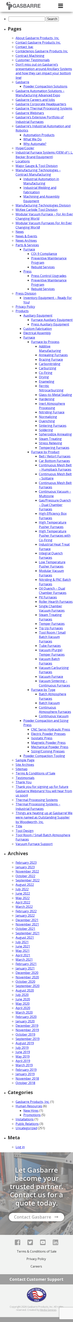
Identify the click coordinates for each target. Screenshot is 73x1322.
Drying (44, 377)
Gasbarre (22, 82)
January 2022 (25, 915)
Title (19, 826)
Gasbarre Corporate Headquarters (41, 104)
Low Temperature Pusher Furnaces (52, 564)
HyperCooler (25, 148)
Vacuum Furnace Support (34, 844)
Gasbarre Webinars (30, 113)
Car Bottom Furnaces (54, 461)
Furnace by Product (45, 452)
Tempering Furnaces (54, 447)
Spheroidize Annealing (55, 434)
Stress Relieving (50, 443)
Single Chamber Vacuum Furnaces (52, 608)
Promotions (32, 1115)
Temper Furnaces (52, 623)
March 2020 (24, 1012)
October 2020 (25, 981)
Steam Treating (50, 439)
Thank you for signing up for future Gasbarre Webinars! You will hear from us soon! (44, 791)
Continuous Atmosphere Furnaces (55, 709)
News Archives (26, 240)
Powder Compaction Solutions (45, 86)
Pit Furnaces (48, 597)
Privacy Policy (25, 306)
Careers (36, 1266)
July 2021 (22, 942)
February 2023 (26, 862)
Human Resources (29, 1106)
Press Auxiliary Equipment (50, 324)
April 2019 (23, 1061)
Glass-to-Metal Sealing (55, 395)
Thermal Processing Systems (37, 800)
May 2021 (23, 951)
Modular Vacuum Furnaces (51, 573)
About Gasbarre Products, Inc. (37, 38)
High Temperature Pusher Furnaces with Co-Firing (54, 535)
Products (22, 311)
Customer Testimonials (33, 60)
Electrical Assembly (37, 333)
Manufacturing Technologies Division (43, 205)
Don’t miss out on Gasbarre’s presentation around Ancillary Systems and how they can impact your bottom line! (44, 71)
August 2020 (25, 990)
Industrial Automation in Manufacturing (41, 181)
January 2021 (25, 968)
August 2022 (25, 884)
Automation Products (39, 135)
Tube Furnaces (50, 645)
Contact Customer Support (36, 1279)
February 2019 (26, 1070)
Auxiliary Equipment (37, 315)
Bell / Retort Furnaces (54, 456)
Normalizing (48, 417)
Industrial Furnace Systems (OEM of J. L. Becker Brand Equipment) (44, 154)
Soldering (46, 430)
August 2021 (25, 937)
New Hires (31, 1110)
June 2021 (23, 946)
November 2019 (27, 1030)
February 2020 (26, 1017)
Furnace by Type (43, 690)
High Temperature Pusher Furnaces (52, 524)
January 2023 (25, 867)
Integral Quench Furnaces (51, 555)
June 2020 (23, 999)
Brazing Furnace (51, 359)
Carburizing (47, 368)
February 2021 (26, 964)
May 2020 (23, 1003)
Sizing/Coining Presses (48, 751)
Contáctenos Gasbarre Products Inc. (42, 51)
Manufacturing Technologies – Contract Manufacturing (38, 172)
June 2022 (23, 893)
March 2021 (24, 959)
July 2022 (22, 889)
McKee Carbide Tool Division (36, 209)
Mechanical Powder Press (49, 747)
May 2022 (23, 898)
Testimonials (25, 778)
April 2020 (23, 1008)
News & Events (26, 236)
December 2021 (27, 920)
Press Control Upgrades (48, 276)
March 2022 (24, 906)
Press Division (26, 293)
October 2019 (25, 1034)
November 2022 (27, 871)
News (20, 232)
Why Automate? (34, 144)
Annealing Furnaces (53, 355)
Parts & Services (27, 245)
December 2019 (27, 1025)
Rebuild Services (43, 267)
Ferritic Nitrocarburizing (51, 388)
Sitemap (21, 769)
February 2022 (26, 911)
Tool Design (24, 831)
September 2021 (28, 933)
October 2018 (25, 1083)
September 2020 (28, 986)
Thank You (24, 782)
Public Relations (27, 1124)
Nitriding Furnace (51, 412)
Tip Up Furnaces (51, 628)
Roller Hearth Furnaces (56, 601)
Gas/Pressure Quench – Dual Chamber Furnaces (55, 504)
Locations (23, 161)
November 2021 (27, 924)
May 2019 (23, 1056)
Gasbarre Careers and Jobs (35, 100)
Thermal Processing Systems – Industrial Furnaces (38, 806)
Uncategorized (26, 1128)
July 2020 (22, 995)
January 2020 (25, 1021)
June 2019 (23, 1052)
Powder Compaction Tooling (44, 756)
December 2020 (27, 973)
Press (27, 271)
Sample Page (25, 760)
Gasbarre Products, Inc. (32, 1102)
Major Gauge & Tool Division (37, 166)
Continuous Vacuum (54, 716)
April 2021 (23, 955)
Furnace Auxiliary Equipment (52, 320)
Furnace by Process (45, 342)
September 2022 (28, 880)
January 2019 (25, 1074)
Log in (20, 1147)
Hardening (47, 399)
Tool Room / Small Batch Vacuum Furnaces (52, 636)
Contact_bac (24, 47)
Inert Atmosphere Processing (52, 405)
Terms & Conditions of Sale (35, 773)
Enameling (46, 381)
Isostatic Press (41, 738)
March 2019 (24, 1065)
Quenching (47, 421)
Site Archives (25, 764)
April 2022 (23, 902)
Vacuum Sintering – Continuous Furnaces (54, 683)
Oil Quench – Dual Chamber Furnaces (52, 590)
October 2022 (25, 876)
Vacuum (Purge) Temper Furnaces (52, 652)
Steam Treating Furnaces (50, 617)
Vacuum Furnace (51, 676)
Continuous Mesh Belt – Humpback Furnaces (55, 467)
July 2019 (22, 1047)
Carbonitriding (49, 364)
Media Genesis (48, 1310)
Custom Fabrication (37, 328)
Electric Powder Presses (48, 734)
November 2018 (27, 1078)
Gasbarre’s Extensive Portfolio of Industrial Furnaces (40, 119)
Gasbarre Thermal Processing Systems (44, 108)
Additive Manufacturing (50, 348)
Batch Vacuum (49, 703)
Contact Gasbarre (32, 1217)
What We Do (32, 139)
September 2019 (28, 1039)
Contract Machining (30, 55)
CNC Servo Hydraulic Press (50, 729)
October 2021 (25, 929)
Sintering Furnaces (52, 425)
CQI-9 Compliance (44, 254)
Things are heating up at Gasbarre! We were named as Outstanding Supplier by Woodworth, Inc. (44, 817)
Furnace (29, 249)
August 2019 (25, 1043)
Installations (25, 1119)
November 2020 (27, 977)
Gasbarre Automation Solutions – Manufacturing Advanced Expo (40, 93)
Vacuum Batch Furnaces (49, 661)
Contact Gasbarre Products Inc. (38, 42)
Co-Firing (45, 373)
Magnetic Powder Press (48, 742)
